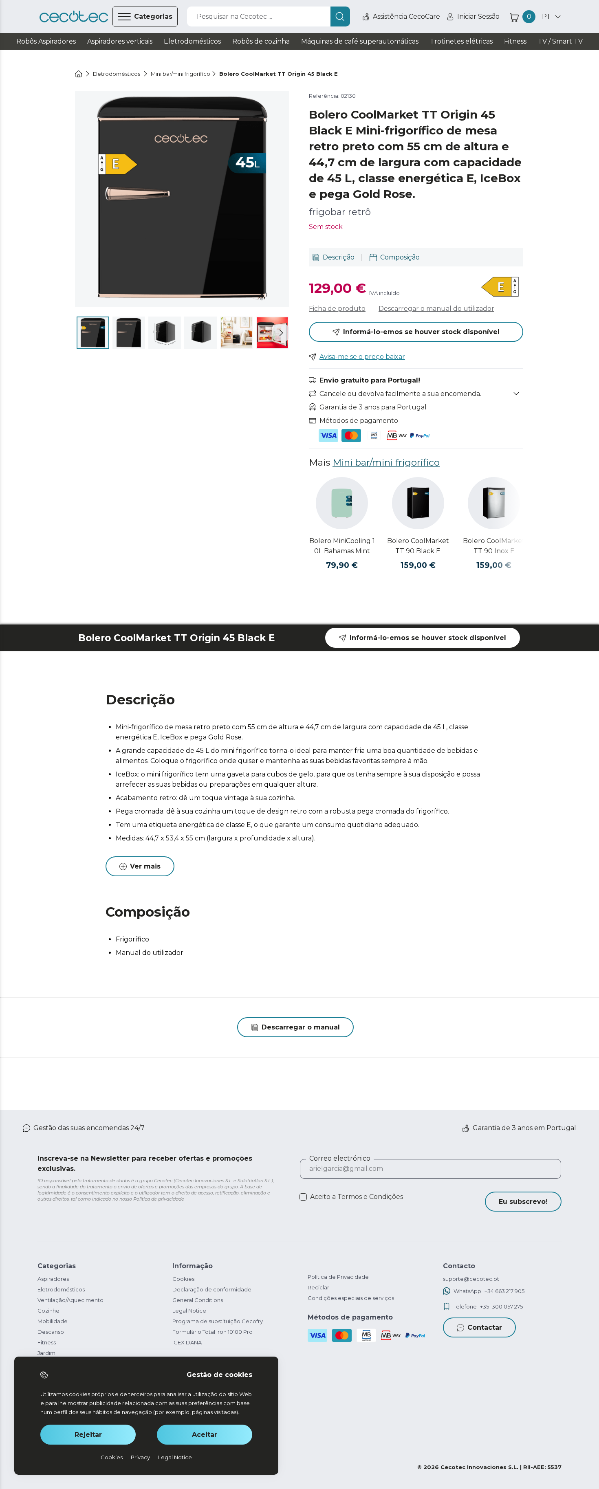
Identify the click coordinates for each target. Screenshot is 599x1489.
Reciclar (318, 1287)
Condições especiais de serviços (351, 1298)
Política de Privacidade (338, 1276)
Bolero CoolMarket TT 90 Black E (418, 546)
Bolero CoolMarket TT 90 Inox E (494, 546)
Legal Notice (189, 1310)
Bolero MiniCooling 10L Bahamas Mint (342, 546)
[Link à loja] (73, 17)
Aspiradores (53, 1279)
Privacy (140, 1457)
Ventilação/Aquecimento (70, 1300)
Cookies (183, 1279)
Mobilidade (52, 1321)
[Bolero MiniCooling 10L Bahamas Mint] (342, 503)
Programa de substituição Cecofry (217, 1321)
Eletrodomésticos (61, 1289)
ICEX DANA (187, 1342)
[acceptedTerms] (303, 1197)
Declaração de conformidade (211, 1289)
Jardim (46, 1353)
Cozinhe (48, 1310)
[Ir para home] (78, 73)
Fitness (46, 1342)
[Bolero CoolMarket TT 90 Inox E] (494, 503)
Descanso (50, 1331)
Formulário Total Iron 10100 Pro (212, 1331)
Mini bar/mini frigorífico (386, 462)
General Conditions (197, 1300)
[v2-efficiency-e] (500, 287)
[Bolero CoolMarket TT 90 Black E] (418, 503)
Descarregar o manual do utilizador (436, 308)
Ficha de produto (337, 308)
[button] (281, 333)
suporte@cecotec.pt (471, 1279)
